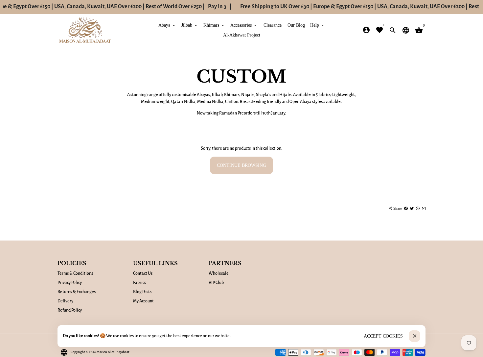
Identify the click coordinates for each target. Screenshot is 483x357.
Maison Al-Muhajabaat (113, 352)
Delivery (65, 301)
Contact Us (142, 273)
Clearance (273, 24)
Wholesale (219, 273)
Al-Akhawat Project (241, 34)
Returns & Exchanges (77, 292)
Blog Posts (142, 292)
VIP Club (216, 282)
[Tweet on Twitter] (412, 208)
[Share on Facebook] (406, 208)
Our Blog (296, 24)
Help (317, 24)
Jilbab (189, 24)
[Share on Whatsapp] (418, 208)
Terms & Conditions (75, 273)
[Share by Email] (424, 208)
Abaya (167, 24)
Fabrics (139, 282)
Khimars (214, 24)
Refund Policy (70, 310)
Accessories (244, 24)
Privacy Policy (70, 282)
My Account (143, 301)
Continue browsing (241, 165)
